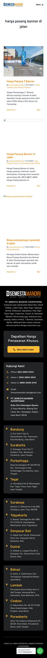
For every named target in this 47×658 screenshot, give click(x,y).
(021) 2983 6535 (25, 372)
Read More (11, 110)
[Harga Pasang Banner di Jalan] (23, 134)
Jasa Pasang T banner (22, 87)
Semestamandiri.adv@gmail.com (26, 392)
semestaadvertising (16, 85)
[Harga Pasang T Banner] (23, 61)
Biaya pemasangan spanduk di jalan (23, 242)
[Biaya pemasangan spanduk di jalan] (23, 215)
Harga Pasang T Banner (20, 81)
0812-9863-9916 (27, 377)
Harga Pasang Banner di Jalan (21, 156)
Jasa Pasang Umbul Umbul (30, 163)
